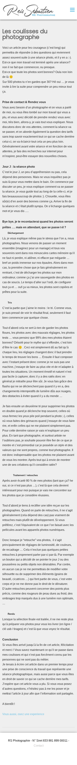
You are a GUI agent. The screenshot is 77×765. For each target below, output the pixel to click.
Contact (39, 745)
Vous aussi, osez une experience (23, 714)
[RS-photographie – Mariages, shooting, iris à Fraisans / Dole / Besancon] (29, 16)
